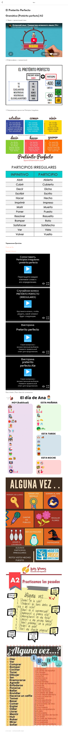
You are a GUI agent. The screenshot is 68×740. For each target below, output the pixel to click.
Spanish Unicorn (11, 251)
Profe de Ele (10, 247)
